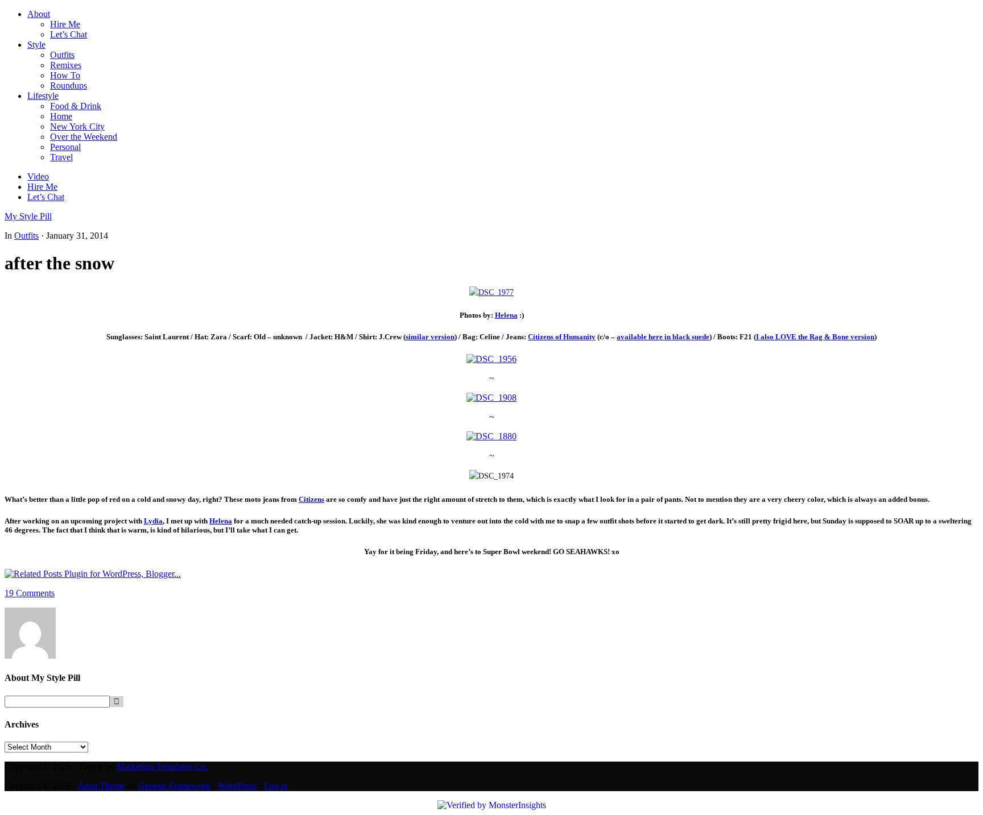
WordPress (237, 786)
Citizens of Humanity (562, 336)
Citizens (311, 499)
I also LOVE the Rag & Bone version (815, 336)
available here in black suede (663, 336)
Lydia (153, 521)
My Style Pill (28, 216)
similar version (430, 336)
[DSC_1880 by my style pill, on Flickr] (491, 436)
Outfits (26, 235)
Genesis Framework (174, 786)
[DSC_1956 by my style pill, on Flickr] (491, 359)
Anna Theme (101, 786)
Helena (506, 315)
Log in (276, 786)
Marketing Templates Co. (162, 766)
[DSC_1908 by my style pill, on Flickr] (491, 397)
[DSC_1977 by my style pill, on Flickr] (491, 292)
